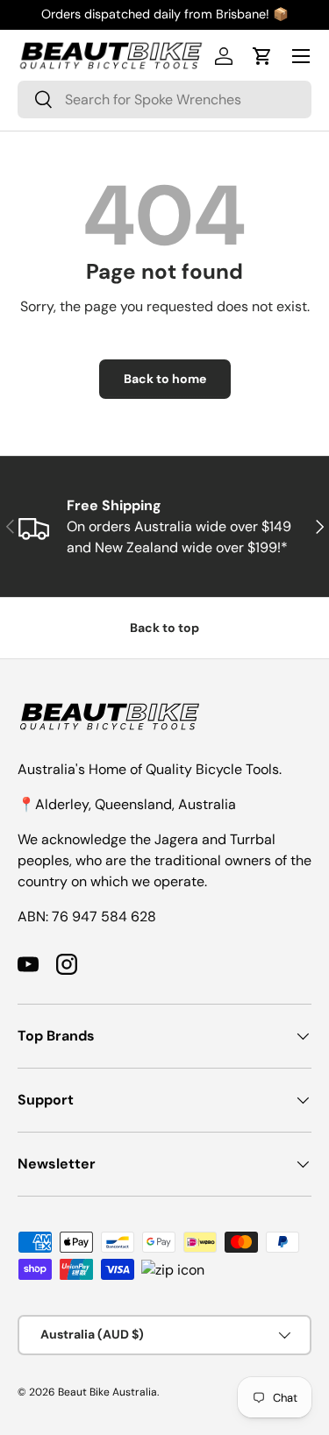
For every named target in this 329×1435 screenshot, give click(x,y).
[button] (262, 56)
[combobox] (164, 99)
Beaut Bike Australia (107, 1392)
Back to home (165, 379)
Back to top (164, 628)
